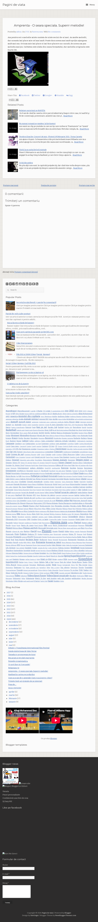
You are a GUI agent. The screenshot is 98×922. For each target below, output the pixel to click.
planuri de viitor (17, 531)
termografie (66, 565)
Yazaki (50, 581)
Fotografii (53, 476)
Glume (84, 479)
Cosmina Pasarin (30, 454)
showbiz (81, 550)
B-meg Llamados (57, 425)
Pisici (83, 528)
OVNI (87, 519)
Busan (89, 438)
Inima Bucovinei (23, 490)
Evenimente (11, 471)
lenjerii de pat (29, 498)
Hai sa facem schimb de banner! (20, 323)
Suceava (70, 559)
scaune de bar (43, 548)
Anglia (21, 419)
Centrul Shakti (68, 446)
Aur (13, 425)
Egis (73, 465)
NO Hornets (76, 514)
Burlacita (77, 438)
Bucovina (42, 438)
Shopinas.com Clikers (71, 550)
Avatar (24, 425)
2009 (9, 619)
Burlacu (84, 438)
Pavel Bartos (38, 525)
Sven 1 (26, 562)
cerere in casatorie (79, 446)
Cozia (43, 454)
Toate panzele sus (32, 567)
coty (38, 454)
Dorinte (9, 465)
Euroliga (73, 468)
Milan (44, 509)
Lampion (65, 495)
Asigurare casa (44, 422)
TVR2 (81, 570)
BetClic (47, 433)
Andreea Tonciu (87, 416)
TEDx (90, 562)
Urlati (41, 573)
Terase (59, 565)
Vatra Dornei (10, 576)
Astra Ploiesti (69, 422)
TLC (23, 567)
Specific (35, 556)
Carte (76, 444)
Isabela (73, 490)
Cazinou (45, 446)
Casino (28, 446)
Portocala (83, 531)
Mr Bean (50, 511)
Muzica (79, 511)
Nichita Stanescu (55, 514)
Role (33, 542)
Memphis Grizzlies (62, 506)
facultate (52, 471)
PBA (45, 525)
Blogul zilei (41, 435)
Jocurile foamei (39, 492)
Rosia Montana (67, 542)
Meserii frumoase (11, 509)
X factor (37, 581)
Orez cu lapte (43, 519)
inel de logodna (67, 487)
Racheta (69, 537)
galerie (17, 479)
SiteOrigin (34, 915)
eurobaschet (56, 468)
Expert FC (37, 471)
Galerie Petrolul (26, 479)
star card (9, 559)
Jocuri (8, 492)
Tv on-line (74, 570)
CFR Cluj (18, 449)
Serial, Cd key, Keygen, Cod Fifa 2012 (21, 363)
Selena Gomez (64, 548)
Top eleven (65, 567)
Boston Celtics (71, 435)
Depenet (15, 460)
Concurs (58, 451)
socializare (88, 553)
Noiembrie (84, 514)
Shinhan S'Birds (57, 550)
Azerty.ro (42, 425)
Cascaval (23, 446)
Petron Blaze (18, 528)
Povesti (89, 531)
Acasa (21, 414)
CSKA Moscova (68, 454)
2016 (9, 596)
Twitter (36, 95)
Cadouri (25, 441)
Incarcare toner (48, 487)
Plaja (90, 528)
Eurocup (65, 468)
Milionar (65, 509)
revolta (21, 542)
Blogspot (33, 435)
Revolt (15, 542)
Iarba (90, 484)
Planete (8, 531)
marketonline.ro (78, 503)
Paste (18, 525)
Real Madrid (20, 540)
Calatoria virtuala (61, 441)
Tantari (56, 562)
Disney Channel (65, 463)
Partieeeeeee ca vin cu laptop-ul (30, 372)
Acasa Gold (28, 414)
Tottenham (74, 567)
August (8, 425)
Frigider (80, 476)
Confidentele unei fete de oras (15, 798)
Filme (75, 473)
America (14, 416)
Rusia (35, 545)
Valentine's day (76, 573)
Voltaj (23, 578)
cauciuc (38, 446)
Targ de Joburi (65, 562)
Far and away (60, 471)
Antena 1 (35, 419)
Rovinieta (89, 542)
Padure (15, 523)
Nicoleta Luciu (66, 514)
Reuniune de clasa (84, 540)
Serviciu (43, 550)
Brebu (20, 438)
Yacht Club (43, 581)
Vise (86, 576)
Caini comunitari (47, 441)
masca (20, 506)
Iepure (15, 487)
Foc (17, 476)
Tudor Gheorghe (53, 570)
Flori (90, 473)
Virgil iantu (80, 576)
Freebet (74, 476)
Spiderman (42, 556)
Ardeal (64, 419)
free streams (67, 476)
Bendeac (89, 430)
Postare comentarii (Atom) (26, 272)
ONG (28, 519)
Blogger (53, 738)
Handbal (89, 482)
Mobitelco (79, 509)
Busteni (13, 441)
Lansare (71, 495)
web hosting (52, 578)
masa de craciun (11, 506)
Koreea (44, 495)
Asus (77, 422)
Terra (73, 565)
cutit (32, 457)
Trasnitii (19, 570)
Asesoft (14, 421)
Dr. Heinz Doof (18, 465)
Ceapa (60, 446)
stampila (89, 556)
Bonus (63, 435)
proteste (24, 537)
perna (50, 525)
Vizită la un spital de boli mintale (33, 150)
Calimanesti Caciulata (84, 441)
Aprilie (55, 419)
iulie (11, 639)
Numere (8, 517)
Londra (89, 498)
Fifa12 (71, 473)
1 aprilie (33, 411)
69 (14, 414)
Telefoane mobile (44, 565)
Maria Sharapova (65, 503)
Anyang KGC (44, 419)
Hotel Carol (61, 484)
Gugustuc (58, 482)
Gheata (66, 479)
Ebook (41, 465)
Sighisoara (88, 550)
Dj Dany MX (7, 801)
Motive (37, 511)
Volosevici (17, 578)
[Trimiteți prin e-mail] (9, 89)
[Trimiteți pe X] (13, 89)
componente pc (40, 452)
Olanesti (89, 517)
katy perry (11, 495)
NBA (18, 514)
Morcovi (21, 511)
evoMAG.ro (21, 471)
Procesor (79, 534)
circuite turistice (83, 449)
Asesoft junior (25, 422)
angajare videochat (12, 419)
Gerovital (59, 479)
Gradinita (22, 482)
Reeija (50, 540)
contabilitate (84, 452)
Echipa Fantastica (49, 465)
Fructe (85, 476)
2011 (67, 411)
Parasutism (46, 523)
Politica (72, 531)
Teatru (84, 562)
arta (76, 419)
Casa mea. (15, 446)
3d (11, 414)
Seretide (26, 550)
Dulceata (28, 465)
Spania (29, 556)
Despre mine (82, 460)
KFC (34, 495)
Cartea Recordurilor (85, 444)
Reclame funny (32, 540)
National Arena (11, 514)
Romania (40, 542)
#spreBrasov (11, 411)
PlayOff (33, 531)
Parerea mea (37, 32)
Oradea (34, 519)
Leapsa (14, 498)
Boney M (58, 435)
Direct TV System (39, 463)
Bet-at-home (33, 433)
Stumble (60, 95)
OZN (90, 519)
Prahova (23, 534)
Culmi (77, 454)
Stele (38, 559)
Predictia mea (48, 534)
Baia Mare (88, 425)
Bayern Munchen (38, 430)
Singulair (42, 553)
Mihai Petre (38, 509)
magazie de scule (49, 501)
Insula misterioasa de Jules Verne (22, 651)
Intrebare (48, 490)
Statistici (16, 559)
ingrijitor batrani (79, 487)
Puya (64, 537)
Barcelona (77, 427)
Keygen (29, 495)
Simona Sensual (28, 553)
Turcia (61, 570)
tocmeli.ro (42, 567)
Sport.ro (54, 556)
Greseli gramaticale (35, 482)
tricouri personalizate (30, 570)
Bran (90, 435)
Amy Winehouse (46, 416)
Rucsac (23, 545)
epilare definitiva (37, 468)
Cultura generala (86, 454)
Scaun (34, 548)
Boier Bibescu (50, 435)
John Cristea (49, 492)
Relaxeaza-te (13, 668)
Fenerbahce (16, 473)
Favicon (74, 471)
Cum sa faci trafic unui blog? (17, 393)
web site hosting (64, 578)
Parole (8, 525)
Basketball (11, 430)
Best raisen (24, 433)
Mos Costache (29, 511)
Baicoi (8, 427)
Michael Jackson (23, 509)
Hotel (55, 484)
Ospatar (65, 519)
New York (36, 514)
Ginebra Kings (74, 479)
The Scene (83, 565)
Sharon (48, 550)
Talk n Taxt (49, 562)
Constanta (75, 452)
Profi (84, 534)
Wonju (20, 581)
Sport (48, 556)
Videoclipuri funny (36, 575)
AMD (8, 416)
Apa (50, 419)
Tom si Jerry (55, 567)
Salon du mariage (72, 545)
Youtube (56, 581)
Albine (64, 414)
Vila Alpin (72, 576)
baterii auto (29, 430)
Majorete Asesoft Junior (82, 501)
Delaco (8, 460)
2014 (80, 411)
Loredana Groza (11, 501)
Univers (36, 573)
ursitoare (47, 573)
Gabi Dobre (10, 479)
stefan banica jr (30, 559)
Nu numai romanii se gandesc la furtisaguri (37, 124)
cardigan (52, 444)
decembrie (14, 622)
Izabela (85, 490)
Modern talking (87, 509)
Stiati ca (43, 559)
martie (12, 695)
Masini (25, 506)
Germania (52, 479)
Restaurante (63, 540)
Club (7, 452)
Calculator (72, 441)
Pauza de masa (27, 525)
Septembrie (18, 550)
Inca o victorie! (14, 688)
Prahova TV (32, 534)
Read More (68, 116)
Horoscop (48, 484)
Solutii (8, 556)
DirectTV (48, 463)
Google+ (48, 95)
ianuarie (12, 702)
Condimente (67, 452)
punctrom (59, 537)
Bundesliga (57, 438)
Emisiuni (13, 468)
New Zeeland (44, 514)
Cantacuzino (30, 444)
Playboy (27, 531)
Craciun (48, 454)
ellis (87, 465)
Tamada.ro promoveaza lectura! (22, 655)
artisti (8, 422)
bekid (84, 430)
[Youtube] (20, 284)
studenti (60, 559)
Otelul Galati (80, 519)
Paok (39, 523)
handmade (9, 484)
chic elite (70, 449)
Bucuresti (49, 438)
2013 (76, 411)
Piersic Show (62, 528)
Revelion (9, 542)
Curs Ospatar (20, 457)
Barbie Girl (68, 427)
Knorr (38, 495)
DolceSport (87, 463)
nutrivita (28, 517)
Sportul (61, 556)
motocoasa (43, 511)
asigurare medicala (57, 422)
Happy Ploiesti (32, 484)
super (76, 559)
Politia (67, 531)
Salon (64, 545)
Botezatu (84, 435)
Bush (7, 441)
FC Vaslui (88, 471)
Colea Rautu (27, 452)
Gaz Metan (36, 479)
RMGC (29, 542)
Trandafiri (88, 567)
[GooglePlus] (7, 284)
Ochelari (65, 517)
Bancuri (28, 427)
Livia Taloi (82, 498)
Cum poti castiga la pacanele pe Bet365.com (35, 332)
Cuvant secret (39, 457)
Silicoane (9, 553)
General (44, 479)
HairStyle (82, 482)
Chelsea (52, 449)
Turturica (66, 570)
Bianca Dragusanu (64, 433)
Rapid (8, 540)
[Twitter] (10, 284)
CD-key (51, 446)
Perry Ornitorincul (60, 525)
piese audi (70, 528)
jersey (90, 490)
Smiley (82, 553)
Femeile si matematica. (18, 661)
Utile (56, 573)
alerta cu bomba (72, 414)
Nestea (29, 514)
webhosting (76, 578)
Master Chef (34, 506)
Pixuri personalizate (11, 795)
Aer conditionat (37, 414)
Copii (8, 454)
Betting (53, 433)
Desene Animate (60, 460)
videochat (24, 576)
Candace (18, 444)
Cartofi (8, 446)
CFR (13, 449)
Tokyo (48, 567)
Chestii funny (61, 449)
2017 (9, 593)
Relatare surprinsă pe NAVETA (32, 110)
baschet (89, 427)
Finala (81, 473)
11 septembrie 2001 (57, 411)
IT (76, 490)
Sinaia (36, 553)
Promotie (9, 537)
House (67, 484)
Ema (90, 465)
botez (79, 435)
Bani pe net (41, 427)
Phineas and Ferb (30, 528)
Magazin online (62, 500)
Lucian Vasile (31, 501)
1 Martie (39, 411)
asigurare (35, 422)
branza (8, 438)
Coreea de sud (17, 454)
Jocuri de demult (27, 492)
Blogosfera (24, 435)
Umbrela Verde (17, 573)
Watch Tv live (40, 578)
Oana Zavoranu (54, 517)
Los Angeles (22, 501)
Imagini (30, 487)
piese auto (77, 528)
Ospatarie (71, 519)
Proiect (89, 534)
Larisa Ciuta (84, 495)
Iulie (79, 490)
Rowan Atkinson (11, 545)
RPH (18, 545)
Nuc (90, 514)
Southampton (22, 556)
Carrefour (70, 444)
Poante (55, 531)
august (12, 635)
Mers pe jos (87, 506)
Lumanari (39, 501)
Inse (34, 490)
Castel (34, 446)
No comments (54, 32)
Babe (66, 425)
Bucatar (27, 438)
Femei (8, 473)
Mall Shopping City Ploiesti (16, 503)
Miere (31, 509)
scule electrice (53, 548)
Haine (76, 482)
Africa (44, 414)
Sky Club (49, 553)
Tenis (54, 565)
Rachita (74, 537)
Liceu (44, 498)
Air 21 (50, 414)
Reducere (43, 540)
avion (29, 425)
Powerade (10, 534)
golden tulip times (12, 482)
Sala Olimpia (56, 545)
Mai (71, 500)
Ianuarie (84, 484)
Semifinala (75, 548)
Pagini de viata (14, 4)
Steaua (22, 559)
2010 (9, 616)
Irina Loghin (66, 490)
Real (12, 540)
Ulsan (8, 573)
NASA (90, 511)
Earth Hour (35, 465)
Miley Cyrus (50, 509)
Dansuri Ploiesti (86, 457)
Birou (86, 433)
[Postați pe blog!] (11, 89)
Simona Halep (17, 553)
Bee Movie (79, 430)
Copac (90, 452)
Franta (60, 476)
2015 (84, 411)
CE (56, 446)
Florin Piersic (11, 476)
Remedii (55, 540)
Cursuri (28, 457)
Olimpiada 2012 (12, 519)
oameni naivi (42, 517)
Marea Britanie (52, 503)
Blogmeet (15, 435)
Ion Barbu (55, 490)
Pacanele (9, 523)
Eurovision (88, 468)
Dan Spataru (64, 457)
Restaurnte (72, 540)
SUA (65, 559)
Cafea (31, 441)
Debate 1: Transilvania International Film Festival (28, 648)
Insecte (38, 490)
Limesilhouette (66, 498)
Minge (70, 509)
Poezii (61, 531)
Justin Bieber (82, 492)
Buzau (18, 441)
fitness (86, 473)
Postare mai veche (87, 185)
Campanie (10, 443)
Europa (80, 468)
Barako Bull (52, 427)
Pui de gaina (51, 537)
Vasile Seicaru (87, 573)
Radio (79, 537)
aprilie (12, 692)
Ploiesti (47, 531)
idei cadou (9, 487)
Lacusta (58, 495)
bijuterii (81, 433)
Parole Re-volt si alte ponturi (18, 314)
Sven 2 (31, 562)
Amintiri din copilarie (29, 416)
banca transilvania (18, 427)
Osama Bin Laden (55, 519)
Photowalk (42, 528)
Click (90, 449)
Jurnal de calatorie (69, 492)
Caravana (45, 444)
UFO (90, 570)
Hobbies (40, 484)
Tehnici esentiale (23, 565)
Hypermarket (75, 484)
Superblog (85, 559)
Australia (18, 425)
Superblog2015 (12, 562)
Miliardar (59, 509)
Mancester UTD (40, 503)
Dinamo (9, 463)
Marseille (88, 503)
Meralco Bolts (75, 506)
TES (76, 565)
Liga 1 (58, 498)
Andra (54, 416)
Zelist (62, 581)
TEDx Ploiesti (11, 565)
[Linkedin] (27, 284)
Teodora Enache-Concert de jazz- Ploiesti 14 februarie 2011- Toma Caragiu (50, 137)
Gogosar (89, 479)
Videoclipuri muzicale (58, 575)
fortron (28, 476)
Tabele (36, 562)
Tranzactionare (11, 570)
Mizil (74, 509)
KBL (24, 495)
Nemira (23, 514)
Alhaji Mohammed (85, 414)
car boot (38, 444)
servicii (37, 550)
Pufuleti (44, 537)
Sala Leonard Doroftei (44, 545)
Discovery (55, 463)
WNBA (15, 581)
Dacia (48, 457)
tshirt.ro (44, 570)
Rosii (84, 542)
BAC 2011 (71, 425)
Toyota (81, 567)
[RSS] (37, 284)
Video (17, 575)
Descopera (47, 460)
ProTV (30, 537)
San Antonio (20, 548)
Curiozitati (10, 457)
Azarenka (35, 425)
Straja (54, 559)
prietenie (65, 534)
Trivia (40, 570)
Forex (24, 476)
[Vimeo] (30, 284)
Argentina (70, 419)
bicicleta (74, 433)
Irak (60, 490)
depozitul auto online (27, 460)
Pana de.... (12, 684)
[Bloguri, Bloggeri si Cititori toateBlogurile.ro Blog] (15, 786)
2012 (71, 410)
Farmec (69, 471)
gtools (52, 482)
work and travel (28, 581)
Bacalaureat (79, 425)
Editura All (59, 465)
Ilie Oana (22, 487)
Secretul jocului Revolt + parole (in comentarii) (36, 302)
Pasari (14, 525)
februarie (13, 698)
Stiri (50, 559)
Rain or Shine (87, 537)
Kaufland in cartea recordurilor (21, 674)
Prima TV (72, 534)
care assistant (61, 444)
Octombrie (73, 517)
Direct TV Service (26, 463)
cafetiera (37, 441)
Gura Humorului (67, 482)
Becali (54, 430)
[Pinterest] (23, 284)
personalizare (73, 525)
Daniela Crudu (75, 457)
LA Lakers (51, 495)
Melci (52, 506)
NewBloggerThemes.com (65, 915)
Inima (16, 490)
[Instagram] (17, 284)
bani (34, 427)
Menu (92, 5)
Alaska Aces (57, 414)
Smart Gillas (75, 553)
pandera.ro (28, 523)
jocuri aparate (16, 492)
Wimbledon (9, 581)
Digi (91, 460)
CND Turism (17, 452)
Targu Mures (77, 562)
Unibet (31, 573)
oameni (35, 517)
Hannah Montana (20, 484)
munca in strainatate (68, 511)
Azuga (47, 425)
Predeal (40, 534)
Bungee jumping (67, 438)
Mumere (57, 511)
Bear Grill (48, 430)
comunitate (49, 452)
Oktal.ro (82, 517)
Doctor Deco (77, 463)
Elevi (76, 465)
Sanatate (28, 548)
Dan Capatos (54, 457)
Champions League (29, 449)
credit (54, 454)
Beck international (63, 430)
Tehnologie (32, 565)
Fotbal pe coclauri (39, 476)
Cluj (11, 452)
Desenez (71, 460)
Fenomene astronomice (30, 473)
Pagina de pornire (48, 185)
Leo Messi (38, 498)
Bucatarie (34, 438)
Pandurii (35, 523)
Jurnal (58, 492)
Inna (31, 490)
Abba (17, 414)
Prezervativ (57, 534)
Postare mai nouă (10, 185)
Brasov (15, 438)
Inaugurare (37, 487)
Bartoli (84, 427)
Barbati (61, 427)
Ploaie (39, 531)
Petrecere (81, 525)
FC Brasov (81, 471)
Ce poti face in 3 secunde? (19, 664)
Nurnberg (21, 517)
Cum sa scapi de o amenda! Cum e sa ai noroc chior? (30, 678)
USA (52, 573)
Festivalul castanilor (52, 473)
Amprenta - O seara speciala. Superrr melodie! (49, 25)
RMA (25, 542)
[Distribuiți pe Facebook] (16, 89)
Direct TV (16, 463)
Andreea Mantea (75, 416)
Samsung (81, 545)
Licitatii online (51, 498)
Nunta (14, 517)
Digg (70, 95)
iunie (11, 642)
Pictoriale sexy (52, 528)
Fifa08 (63, 473)
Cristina (59, 454)
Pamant (21, 523)
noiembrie (13, 625)
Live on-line (75, 498)
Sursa (21, 562)
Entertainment (23, 468)
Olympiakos (22, 519)
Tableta (42, 562)
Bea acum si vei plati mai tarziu (21, 658)
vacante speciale (64, 573)
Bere (8, 433)
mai (10, 645)
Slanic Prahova (66, 553)
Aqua (60, 419)
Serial (33, 550)
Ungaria (26, 573)
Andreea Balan (64, 416)
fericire (42, 473)
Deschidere (38, 460)
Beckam (72, 430)
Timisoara (17, 567)
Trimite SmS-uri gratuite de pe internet (25, 681)
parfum (71, 523)
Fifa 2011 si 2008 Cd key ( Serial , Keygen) (33, 354)
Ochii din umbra (26, 163)
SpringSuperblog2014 (75, 556)
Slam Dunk (57, 553)
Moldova (8, 511)
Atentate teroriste (86, 422)
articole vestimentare (85, 419)
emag (8, 468)
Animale (27, 419)
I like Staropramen (24, 343)
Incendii (58, 487)
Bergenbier (14, 433)
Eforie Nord (67, 465)
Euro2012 (48, 468)
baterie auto (21, 430)
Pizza (87, 528)
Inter (43, 490)
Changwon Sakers (43, 449)
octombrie (14, 629)
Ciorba (75, 449)
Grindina (46, 482)
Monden (14, 511)
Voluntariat (30, 578)
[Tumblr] (33, 284)
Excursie (29, 471)
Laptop (76, 495)
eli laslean (82, 465)
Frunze (90, 476)
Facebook (25, 95)
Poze (17, 534)
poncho (77, 531)
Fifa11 (67, 473)
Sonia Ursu (14, 556)
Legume (20, 498)
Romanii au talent (53, 542)
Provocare (37, 537)
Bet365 (41, 433)
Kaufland (18, 495)
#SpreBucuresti (23, 411)
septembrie (14, 632)
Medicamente (45, 506)
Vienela (6, 791)
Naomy (85, 511)
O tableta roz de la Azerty (18, 384)
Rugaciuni (29, 545)
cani (23, 444)
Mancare (29, 503)
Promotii (17, 537)
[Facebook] (13, 284)
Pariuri (77, 522)
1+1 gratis (47, 411)
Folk (20, 476)
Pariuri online (87, 523)
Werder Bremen (86, 578)
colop (32, 452)
